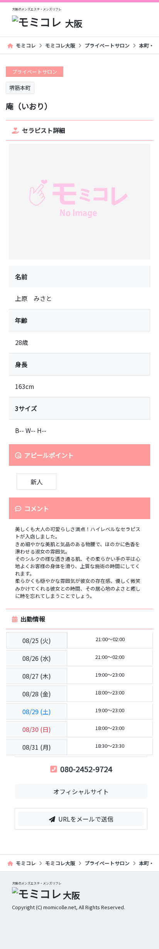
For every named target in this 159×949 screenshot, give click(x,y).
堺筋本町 (20, 88)
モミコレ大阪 (60, 45)
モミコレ (26, 45)
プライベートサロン (107, 45)
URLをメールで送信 (85, 818)
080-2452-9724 (86, 768)
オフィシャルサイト (81, 791)
